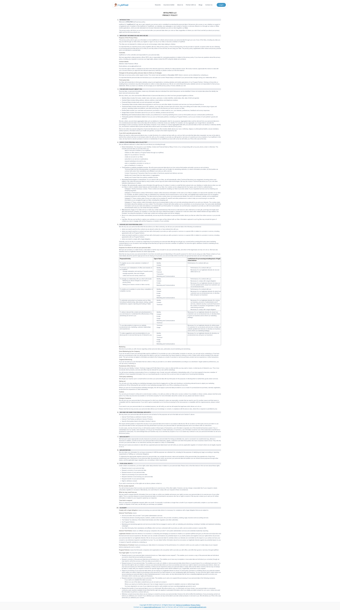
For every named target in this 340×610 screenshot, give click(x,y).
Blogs (200, 5)
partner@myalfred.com (197, 607)
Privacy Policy (195, 605)
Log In (221, 5)
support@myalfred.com (152, 607)
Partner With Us (191, 5)
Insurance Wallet (168, 5)
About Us (180, 5)
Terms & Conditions (183, 605)
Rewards (158, 5)
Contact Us (208, 5)
